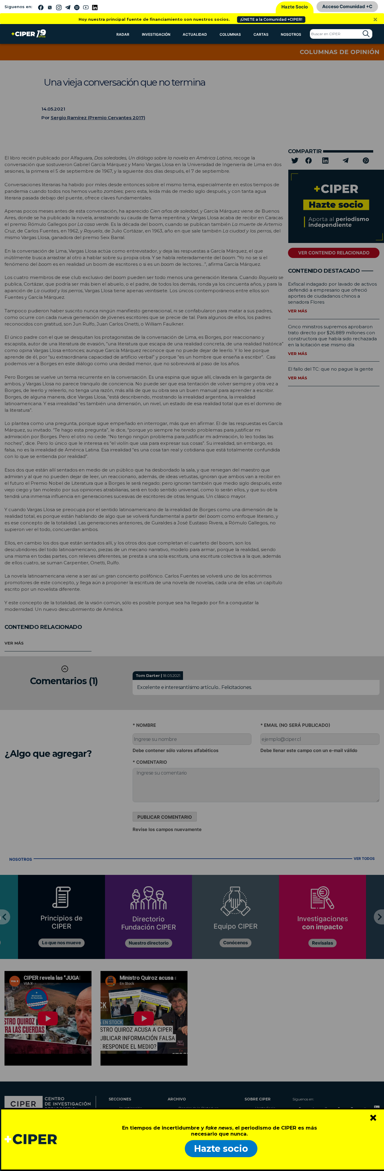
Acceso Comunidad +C (347, 6)
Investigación (156, 34)
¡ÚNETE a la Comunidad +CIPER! (271, 19)
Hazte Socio (294, 7)
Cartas (261, 34)
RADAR (122, 34)
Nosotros (291, 34)
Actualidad (195, 34)
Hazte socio (221, 1148)
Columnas (230, 34)
